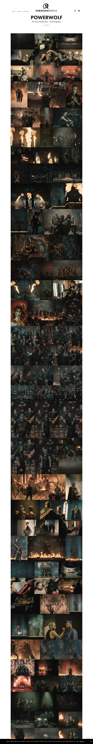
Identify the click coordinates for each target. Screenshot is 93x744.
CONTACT (19, 11)
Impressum (26, 11)
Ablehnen (81, 741)
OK (77, 741)
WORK (13, 11)
